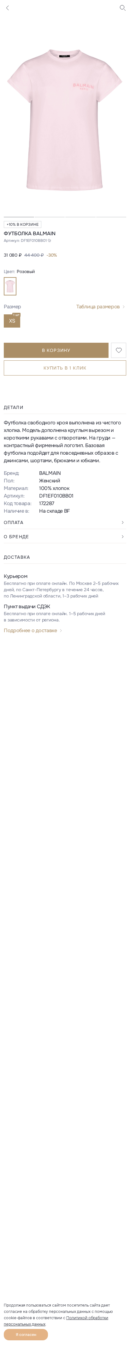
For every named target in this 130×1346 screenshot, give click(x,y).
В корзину (56, 350)
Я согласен (26, 1334)
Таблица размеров (98, 306)
